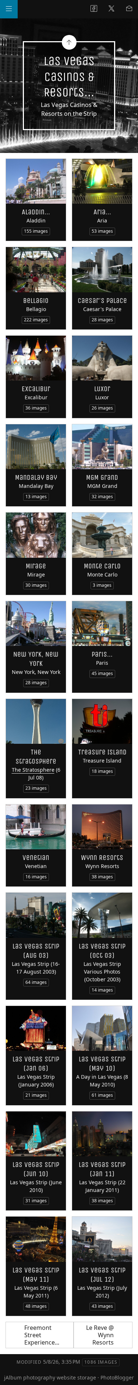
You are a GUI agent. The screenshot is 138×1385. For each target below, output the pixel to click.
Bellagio (36, 300)
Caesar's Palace (102, 300)
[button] (11, 1373)
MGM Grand (102, 477)
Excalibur (36, 389)
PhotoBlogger (117, 1377)
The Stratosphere (33, 769)
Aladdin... (36, 212)
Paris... (102, 654)
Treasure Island (102, 752)
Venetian (35, 857)
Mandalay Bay (36, 477)
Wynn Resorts (102, 857)
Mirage (36, 566)
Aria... (102, 212)
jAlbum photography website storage (50, 1377)
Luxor (102, 389)
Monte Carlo (102, 566)
